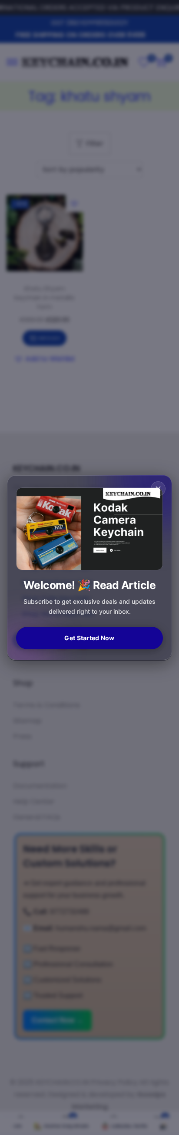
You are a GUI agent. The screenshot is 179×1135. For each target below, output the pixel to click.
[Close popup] (158, 488)
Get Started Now (89, 638)
